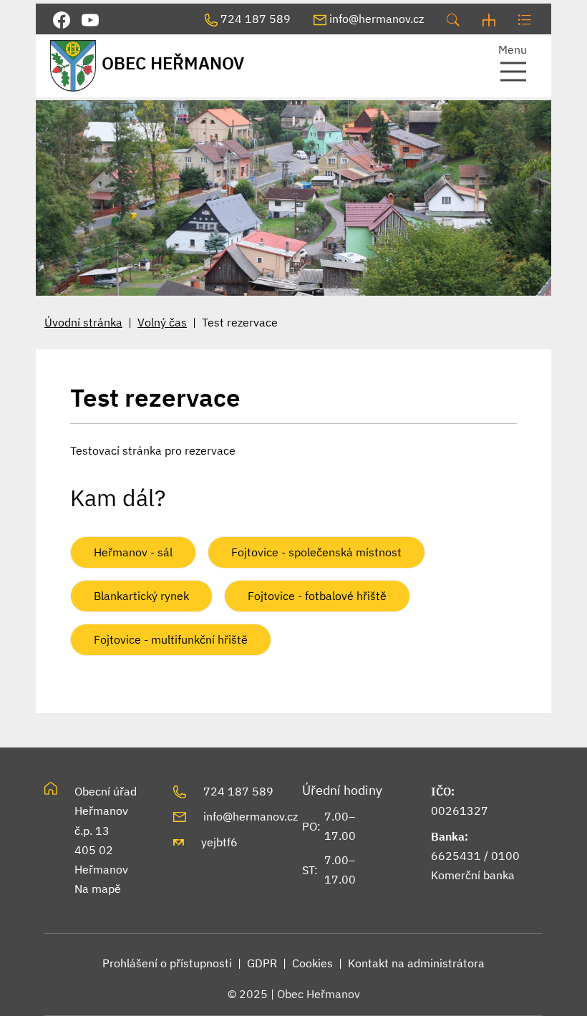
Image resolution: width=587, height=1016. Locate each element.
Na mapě (97, 888)
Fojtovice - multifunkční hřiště (171, 639)
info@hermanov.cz (250, 816)
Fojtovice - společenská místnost (316, 552)
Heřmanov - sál (133, 552)
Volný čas (162, 322)
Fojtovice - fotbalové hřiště (317, 596)
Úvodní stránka (83, 322)
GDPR (262, 963)
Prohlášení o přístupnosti (167, 963)
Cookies (312, 963)
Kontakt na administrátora (416, 963)
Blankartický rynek (141, 596)
